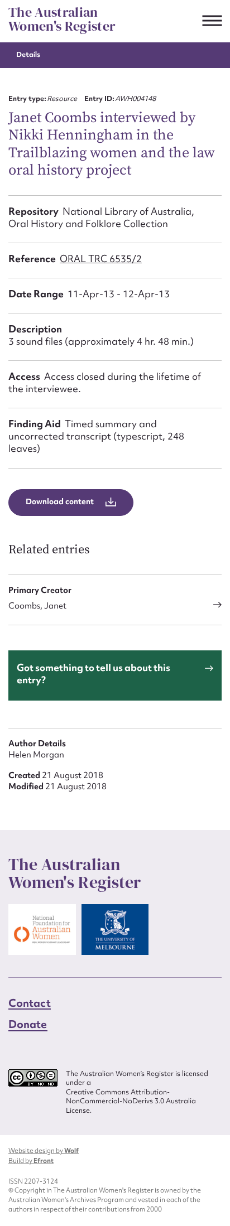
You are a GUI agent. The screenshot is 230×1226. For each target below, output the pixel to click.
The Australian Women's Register (62, 19)
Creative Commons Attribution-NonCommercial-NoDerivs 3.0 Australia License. (131, 1101)
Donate (27, 1024)
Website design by (43, 1150)
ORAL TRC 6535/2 (101, 258)
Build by (31, 1160)
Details (28, 54)
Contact (29, 1003)
